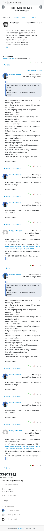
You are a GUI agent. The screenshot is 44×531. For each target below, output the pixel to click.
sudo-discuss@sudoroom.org (12, 480)
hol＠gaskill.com (15, 231)
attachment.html (9, 58)
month (32, 17)
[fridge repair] (40, 7)
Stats (24, 17)
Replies (16, 17)
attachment (17, 168)
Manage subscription (11, 485)
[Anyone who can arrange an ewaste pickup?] (3, 7)
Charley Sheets (15, 74)
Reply (8, 65)
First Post (6, 17)
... (7, 47)
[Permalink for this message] (41, 62)
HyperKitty (21, 528)
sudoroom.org (14, 2)
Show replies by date (34, 70)
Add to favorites (10, 495)
